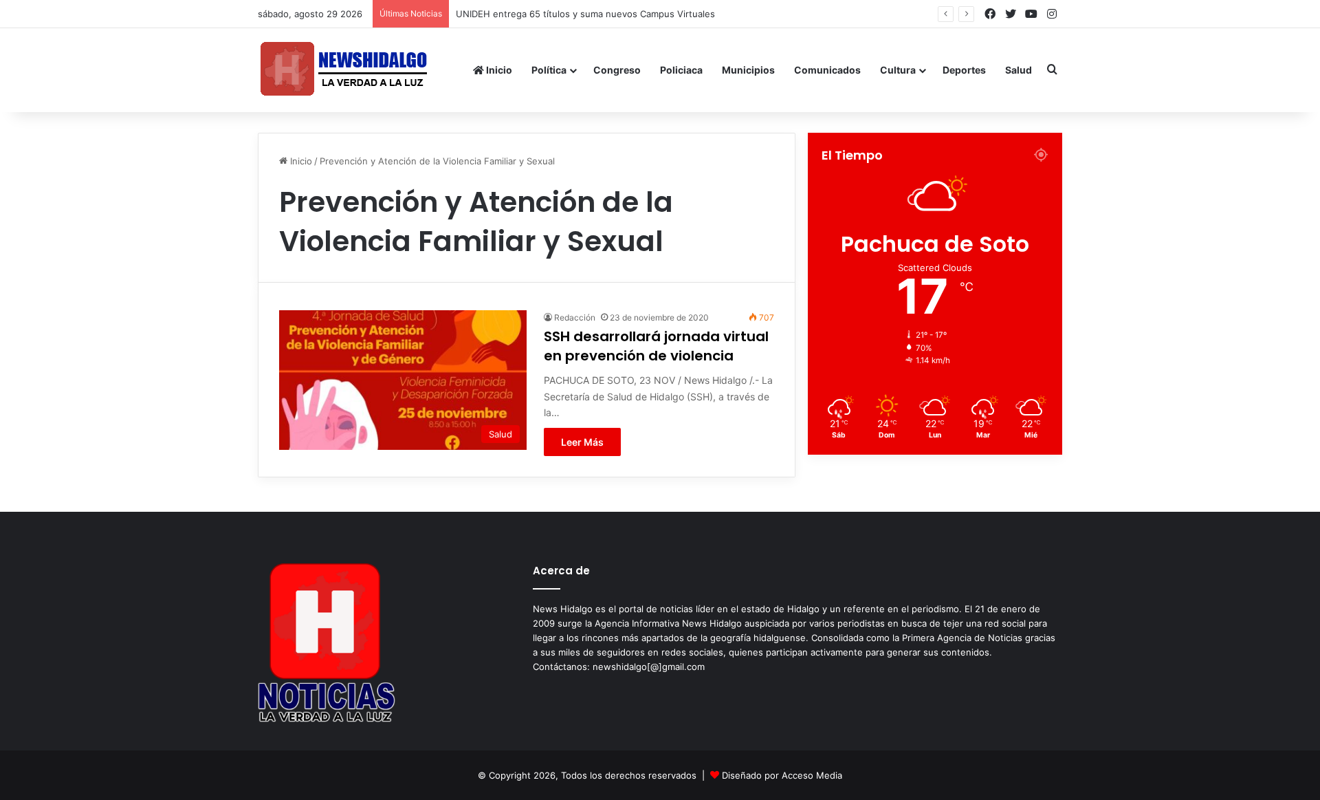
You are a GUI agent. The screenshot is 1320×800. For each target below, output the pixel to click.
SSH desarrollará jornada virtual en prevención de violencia (656, 346)
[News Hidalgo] (344, 69)
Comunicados (827, 70)
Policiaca (681, 70)
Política (548, 70)
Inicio (498, 70)
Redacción (574, 317)
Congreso (617, 70)
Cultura (898, 70)
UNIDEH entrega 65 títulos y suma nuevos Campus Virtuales (585, 13)
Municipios (748, 70)
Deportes (964, 70)
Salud (1018, 70)
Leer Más (582, 442)
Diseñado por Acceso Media (782, 775)
